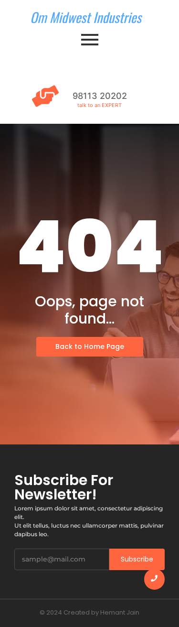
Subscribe (137, 559)
